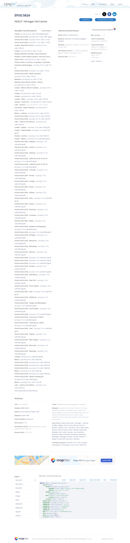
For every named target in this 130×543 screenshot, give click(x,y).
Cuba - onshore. (96, 61)
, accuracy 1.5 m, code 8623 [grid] (33, 314)
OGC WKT (19, 480)
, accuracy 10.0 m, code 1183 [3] (31, 99)
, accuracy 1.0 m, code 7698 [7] (32, 136)
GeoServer (19, 504)
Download (113, 480)
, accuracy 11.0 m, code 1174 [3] (32, 42)
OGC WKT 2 (19, 484)
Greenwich (29, 419)
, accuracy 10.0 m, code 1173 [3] (32, 40)
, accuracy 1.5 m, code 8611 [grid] (33, 258)
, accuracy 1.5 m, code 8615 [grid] (33, 272)
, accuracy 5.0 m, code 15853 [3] (32, 365)
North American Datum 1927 (30, 412)
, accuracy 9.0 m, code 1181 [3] (28, 93)
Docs (112, 4)
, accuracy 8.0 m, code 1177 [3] (28, 79)
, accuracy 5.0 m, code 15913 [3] (28, 382)
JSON (17, 500)
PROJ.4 (18, 492)
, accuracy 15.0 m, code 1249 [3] (32, 116)
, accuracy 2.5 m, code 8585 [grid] (32, 139)
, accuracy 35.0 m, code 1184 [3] (33, 102)
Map (93, 4)
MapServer (19, 508)
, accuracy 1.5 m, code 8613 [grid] (33, 263)
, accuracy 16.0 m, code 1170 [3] (32, 56)
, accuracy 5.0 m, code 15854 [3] (32, 368)
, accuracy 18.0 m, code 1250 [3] (32, 119)
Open (64, 480)
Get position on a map (105, 20)
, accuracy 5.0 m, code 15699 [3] (28, 359)
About (120, 4)
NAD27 (27, 408)
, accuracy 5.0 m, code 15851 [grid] (33, 37)
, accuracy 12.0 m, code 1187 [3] (32, 113)
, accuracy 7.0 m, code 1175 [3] (32, 71)
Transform (102, 4)
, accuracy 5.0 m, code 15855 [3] (28, 371)
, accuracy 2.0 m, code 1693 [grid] (31, 34)
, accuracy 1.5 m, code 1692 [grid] (32, 127)
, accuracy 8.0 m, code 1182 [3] (28, 96)
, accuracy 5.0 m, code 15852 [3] (32, 362)
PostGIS (18, 516)
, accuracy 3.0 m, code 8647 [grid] (29, 357)
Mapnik (18, 512)
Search (84, 4)
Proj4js (18, 496)
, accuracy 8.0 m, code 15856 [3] (32, 374)
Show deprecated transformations (26, 391)
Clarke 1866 (25, 415)
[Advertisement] (65, 529)
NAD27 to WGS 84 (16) (70, 35)
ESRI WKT (19, 488)
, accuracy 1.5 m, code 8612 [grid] (33, 260)
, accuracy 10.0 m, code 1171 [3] (33, 65)
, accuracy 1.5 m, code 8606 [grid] (33, 232)
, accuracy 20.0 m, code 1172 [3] (28, 51)
